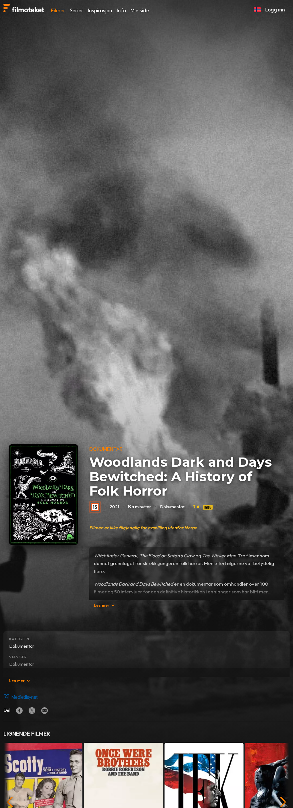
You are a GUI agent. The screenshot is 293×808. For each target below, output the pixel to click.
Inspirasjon (100, 10)
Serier (76, 10)
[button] (257, 9)
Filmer (58, 10)
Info (121, 10)
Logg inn (275, 9)
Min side (139, 10)
